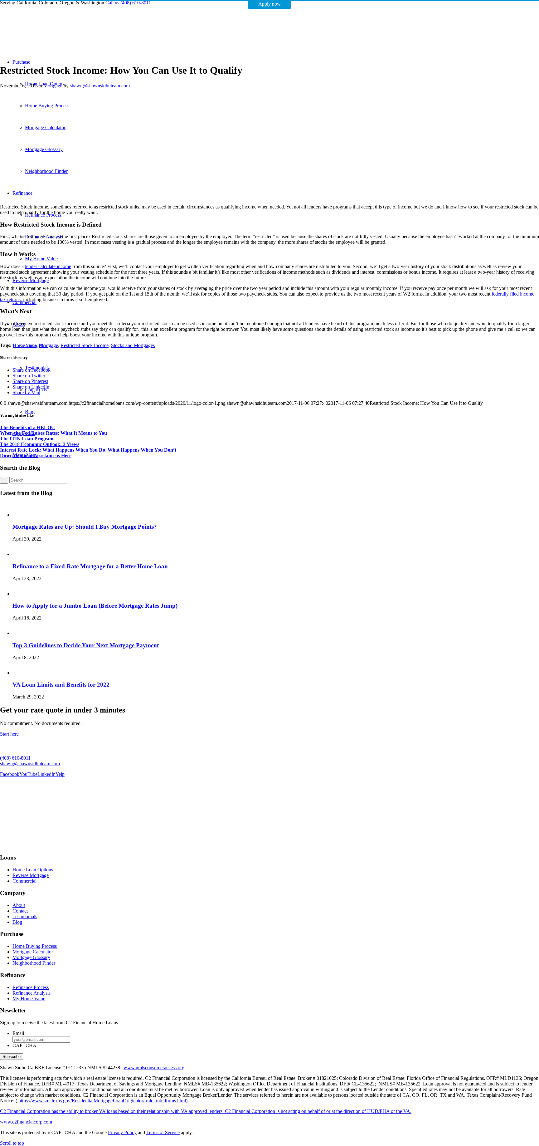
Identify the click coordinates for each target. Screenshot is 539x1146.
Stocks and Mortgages (133, 345)
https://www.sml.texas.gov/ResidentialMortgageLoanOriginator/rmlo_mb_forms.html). (103, 1100)
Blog (17, 922)
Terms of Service (163, 1132)
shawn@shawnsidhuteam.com (100, 85)
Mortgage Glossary (31, 957)
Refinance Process (30, 987)
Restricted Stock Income (85, 345)
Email (18, 1033)
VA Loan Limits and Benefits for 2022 (60, 684)
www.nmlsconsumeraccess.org (154, 1067)
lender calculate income (48, 266)
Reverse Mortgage (30, 875)
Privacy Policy (122, 1132)
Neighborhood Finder (33, 963)
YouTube (28, 774)
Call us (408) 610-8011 (128, 2)
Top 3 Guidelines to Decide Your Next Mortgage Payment (85, 645)
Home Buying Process (34, 946)
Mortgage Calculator (32, 951)
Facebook (9, 774)
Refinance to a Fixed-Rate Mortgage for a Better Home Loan (90, 566)
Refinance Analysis (31, 993)
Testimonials (24, 916)
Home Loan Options (32, 869)
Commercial (24, 881)
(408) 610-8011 (15, 758)
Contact (20, 910)
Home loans (24, 345)
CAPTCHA (24, 1045)
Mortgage (52, 85)
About (18, 905)
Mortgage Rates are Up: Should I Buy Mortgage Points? (84, 526)
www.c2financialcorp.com (26, 1121)
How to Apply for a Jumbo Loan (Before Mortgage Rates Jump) (94, 605)
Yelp (60, 774)
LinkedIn (46, 774)
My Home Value (28, 998)
